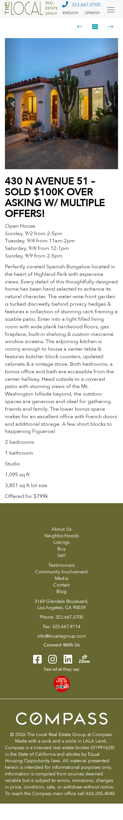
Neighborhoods (61, 536)
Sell (61, 555)
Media (61, 578)
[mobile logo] (32, 8)
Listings (61, 542)
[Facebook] (37, 661)
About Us (61, 529)
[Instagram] (49, 661)
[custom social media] (81, 658)
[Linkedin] (64, 661)
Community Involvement (61, 572)
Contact (61, 585)
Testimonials (61, 565)
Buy (61, 549)
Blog (61, 591)
